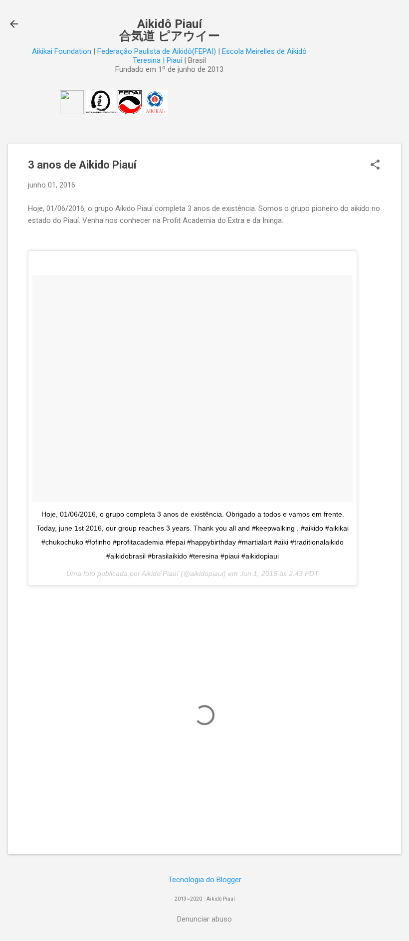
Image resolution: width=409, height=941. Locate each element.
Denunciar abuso (204, 919)
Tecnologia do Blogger (204, 879)
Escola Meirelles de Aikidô (264, 51)
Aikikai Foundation (61, 51)
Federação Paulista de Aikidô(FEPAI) (156, 51)
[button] (375, 166)
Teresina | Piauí (157, 60)
